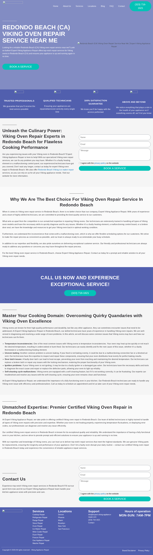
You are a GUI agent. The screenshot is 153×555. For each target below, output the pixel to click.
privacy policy (100, 163)
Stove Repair (38, 523)
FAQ (111, 6)
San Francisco (63, 529)
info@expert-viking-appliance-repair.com (99, 516)
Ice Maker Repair (39, 529)
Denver (61, 515)
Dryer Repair (38, 535)
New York (62, 526)
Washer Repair (38, 543)
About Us (67, 6)
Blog (103, 6)
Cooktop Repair (39, 515)
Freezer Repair (38, 537)
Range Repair (38, 520)
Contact (121, 6)
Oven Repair (37, 526)
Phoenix (61, 517)
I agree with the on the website (100, 163)
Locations (92, 6)
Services (79, 6)
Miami (60, 520)
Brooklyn (61, 523)
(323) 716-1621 (94, 520)
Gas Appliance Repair (41, 540)
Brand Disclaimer (129, 551)
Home (55, 6)
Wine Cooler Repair (40, 532)
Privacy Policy (143, 551)
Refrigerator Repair (40, 517)
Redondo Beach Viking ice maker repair (56, 170)
